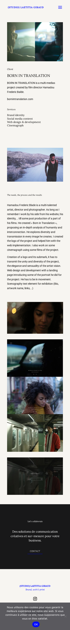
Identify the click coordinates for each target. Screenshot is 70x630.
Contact (35, 551)
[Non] (65, 616)
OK (36, 624)
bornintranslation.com (20, 99)
